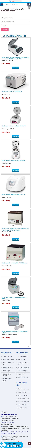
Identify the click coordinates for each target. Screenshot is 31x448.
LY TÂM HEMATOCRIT (8, 11)
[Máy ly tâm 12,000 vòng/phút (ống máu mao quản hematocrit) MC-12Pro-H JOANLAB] (15, 47)
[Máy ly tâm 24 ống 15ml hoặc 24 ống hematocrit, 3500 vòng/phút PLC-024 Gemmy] (15, 218)
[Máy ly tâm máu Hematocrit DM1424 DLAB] (15, 149)
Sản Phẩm (14, 9)
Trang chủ (5, 9)
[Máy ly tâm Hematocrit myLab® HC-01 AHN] (15, 115)
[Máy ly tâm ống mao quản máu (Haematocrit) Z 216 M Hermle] (15, 321)
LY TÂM (21, 9)
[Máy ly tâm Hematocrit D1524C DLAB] (15, 81)
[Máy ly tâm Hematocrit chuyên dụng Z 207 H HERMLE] (15, 286)
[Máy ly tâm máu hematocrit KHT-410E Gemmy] (15, 252)
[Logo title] (15, 1)
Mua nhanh (16, 68)
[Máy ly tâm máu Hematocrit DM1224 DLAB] (15, 184)
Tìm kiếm (4, 29)
